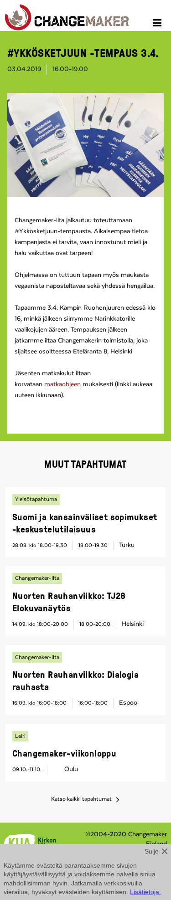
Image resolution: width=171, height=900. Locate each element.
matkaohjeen (62, 384)
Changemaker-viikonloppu (64, 753)
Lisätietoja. (145, 891)
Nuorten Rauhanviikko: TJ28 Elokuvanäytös (68, 601)
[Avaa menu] (158, 24)
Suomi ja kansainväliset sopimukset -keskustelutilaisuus (84, 522)
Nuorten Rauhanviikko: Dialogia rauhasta (75, 680)
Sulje (152, 851)
